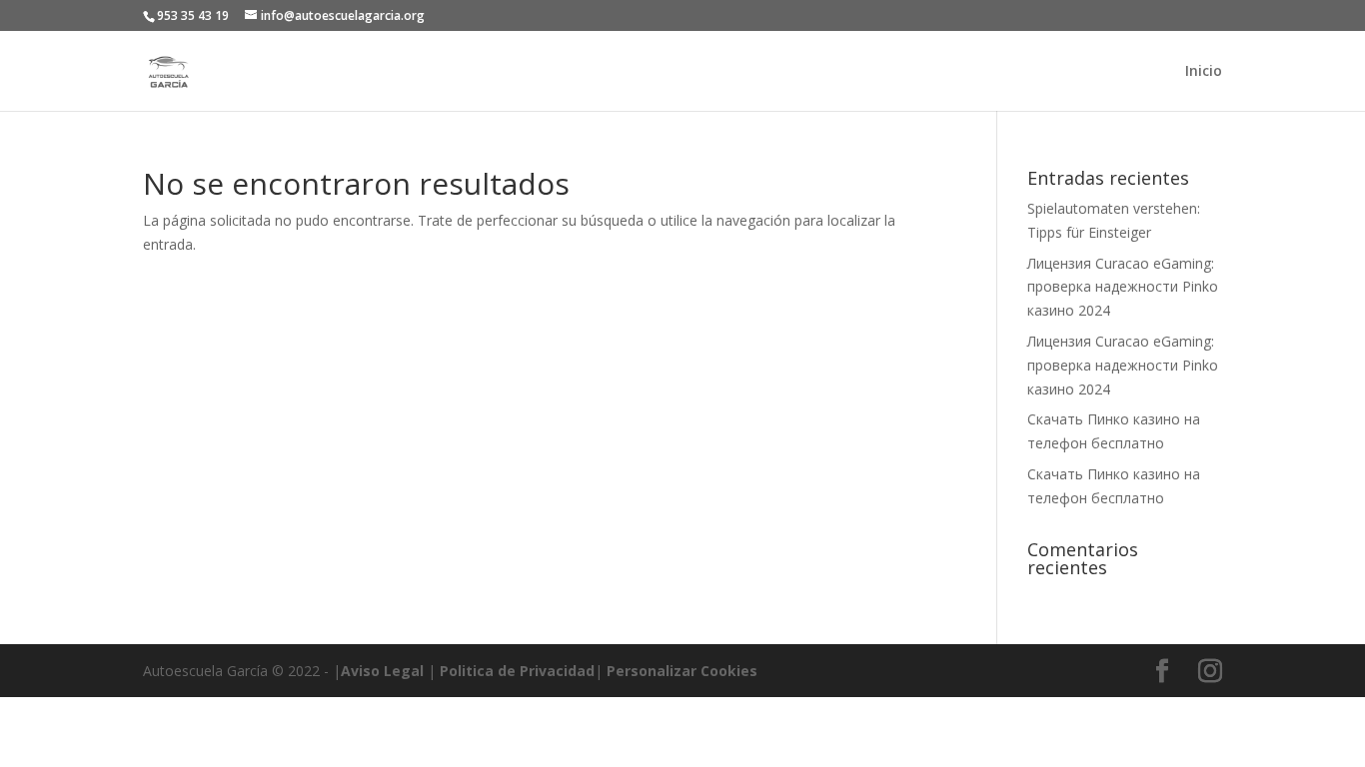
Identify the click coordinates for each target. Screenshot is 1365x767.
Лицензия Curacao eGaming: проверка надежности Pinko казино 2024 (1122, 287)
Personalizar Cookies (682, 670)
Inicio (1203, 72)
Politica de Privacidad (517, 670)
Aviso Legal (382, 670)
